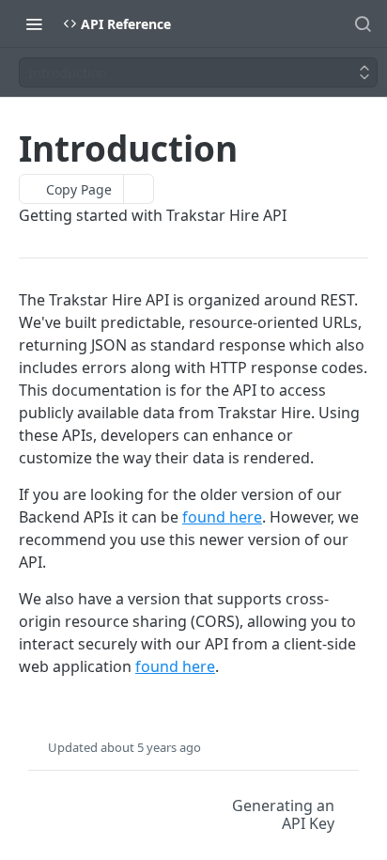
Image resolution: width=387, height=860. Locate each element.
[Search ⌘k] (363, 23)
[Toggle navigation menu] (34, 23)
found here (222, 517)
